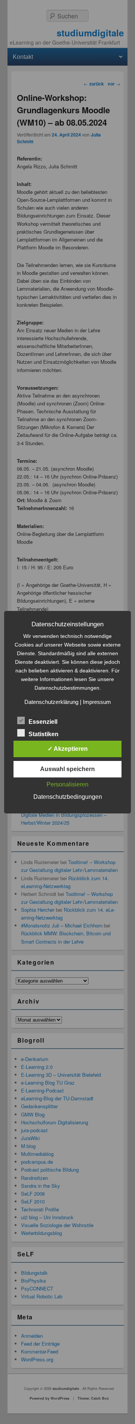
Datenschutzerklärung (51, 702)
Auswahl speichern (67, 769)
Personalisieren (67, 784)
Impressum (97, 702)
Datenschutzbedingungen (67, 797)
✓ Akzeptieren (68, 749)
